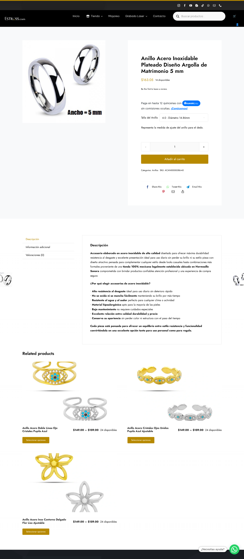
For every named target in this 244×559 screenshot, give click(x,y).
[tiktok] (202, 5)
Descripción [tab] (32, 239)
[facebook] (184, 5)
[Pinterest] (163, 191)
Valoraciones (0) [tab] (35, 255)
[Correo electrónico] (173, 191)
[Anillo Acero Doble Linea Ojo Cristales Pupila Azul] (69, 391)
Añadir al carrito (174, 159)
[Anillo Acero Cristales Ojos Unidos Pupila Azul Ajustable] (174, 391)
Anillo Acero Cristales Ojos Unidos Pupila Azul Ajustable (147, 429)
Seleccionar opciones (35, 440)
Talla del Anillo (149, 118)
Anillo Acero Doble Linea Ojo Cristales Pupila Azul (39, 429)
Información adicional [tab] (38, 247)
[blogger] (196, 5)
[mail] (214, 5)
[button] (234, 549)
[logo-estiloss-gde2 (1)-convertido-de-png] (15, 18)
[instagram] (178, 5)
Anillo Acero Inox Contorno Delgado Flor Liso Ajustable (44, 521)
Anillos (155, 170)
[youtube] (190, 5)
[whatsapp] (208, 5)
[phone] (220, 5)
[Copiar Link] (183, 191)
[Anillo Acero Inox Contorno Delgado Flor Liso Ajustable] (69, 482)
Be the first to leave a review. (154, 89)
